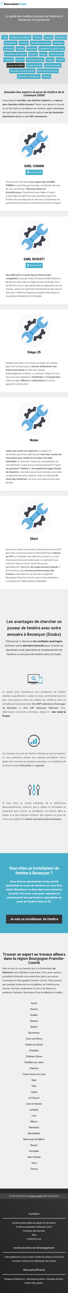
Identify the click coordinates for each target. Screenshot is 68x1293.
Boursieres (34, 1032)
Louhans (34, 1109)
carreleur (37, 37)
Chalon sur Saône (34, 1044)
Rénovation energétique (29, 76)
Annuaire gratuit (19, 1223)
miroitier (20, 60)
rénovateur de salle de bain (22, 71)
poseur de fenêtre (15, 65)
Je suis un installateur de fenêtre (34, 919)
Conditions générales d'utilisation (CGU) (34, 1227)
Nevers (34, 1145)
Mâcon (34, 1121)
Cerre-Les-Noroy (34, 1038)
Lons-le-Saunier (34, 1104)
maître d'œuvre (56, 54)
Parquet (49, 60)
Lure (34, 1115)
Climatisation (11, 43)
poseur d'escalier (53, 65)
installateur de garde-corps (51, 48)
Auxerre (34, 1009)
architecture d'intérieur (20, 37)
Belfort (34, 1027)
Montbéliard (34, 1133)
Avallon (34, 1015)
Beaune (34, 1021)
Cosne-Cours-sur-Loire (34, 1074)
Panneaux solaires (35, 60)
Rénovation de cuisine (48, 71)
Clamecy (34, 1068)
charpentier (61, 37)
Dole (34, 1086)
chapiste (49, 37)
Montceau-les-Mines (34, 1139)
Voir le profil (35, 172)
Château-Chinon (34, 1056)
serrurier (46, 76)
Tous (4, 37)
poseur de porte (34, 65)
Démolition (58, 43)
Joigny (34, 1092)
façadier (20, 48)
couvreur (24, 43)
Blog (34, 1235)
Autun (34, 1003)
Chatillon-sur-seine (34, 1062)
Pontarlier (34, 1151)
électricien (8, 48)
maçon (43, 54)
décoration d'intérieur (40, 43)
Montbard (34, 1127)
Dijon (34, 1080)
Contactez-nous (34, 1239)
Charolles (34, 1050)
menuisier (8, 60)
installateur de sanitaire (15, 54)
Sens (34, 1163)
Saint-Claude (34, 1157)
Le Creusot (34, 1098)
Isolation (33, 54)
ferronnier (31, 48)
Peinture (60, 60)
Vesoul (34, 1169)
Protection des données (34, 1231)
